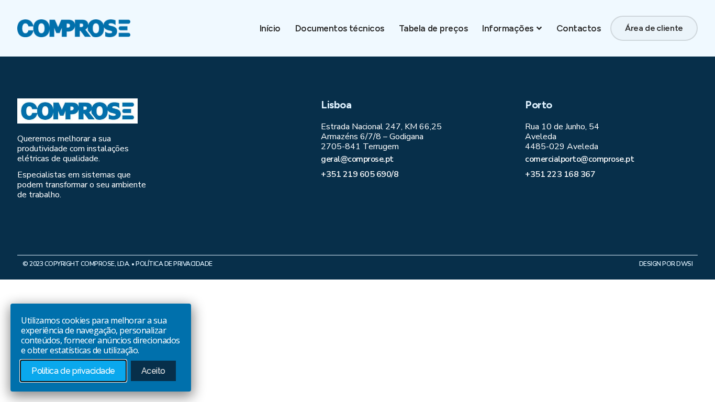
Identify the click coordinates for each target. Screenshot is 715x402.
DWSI (684, 264)
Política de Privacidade (174, 264)
